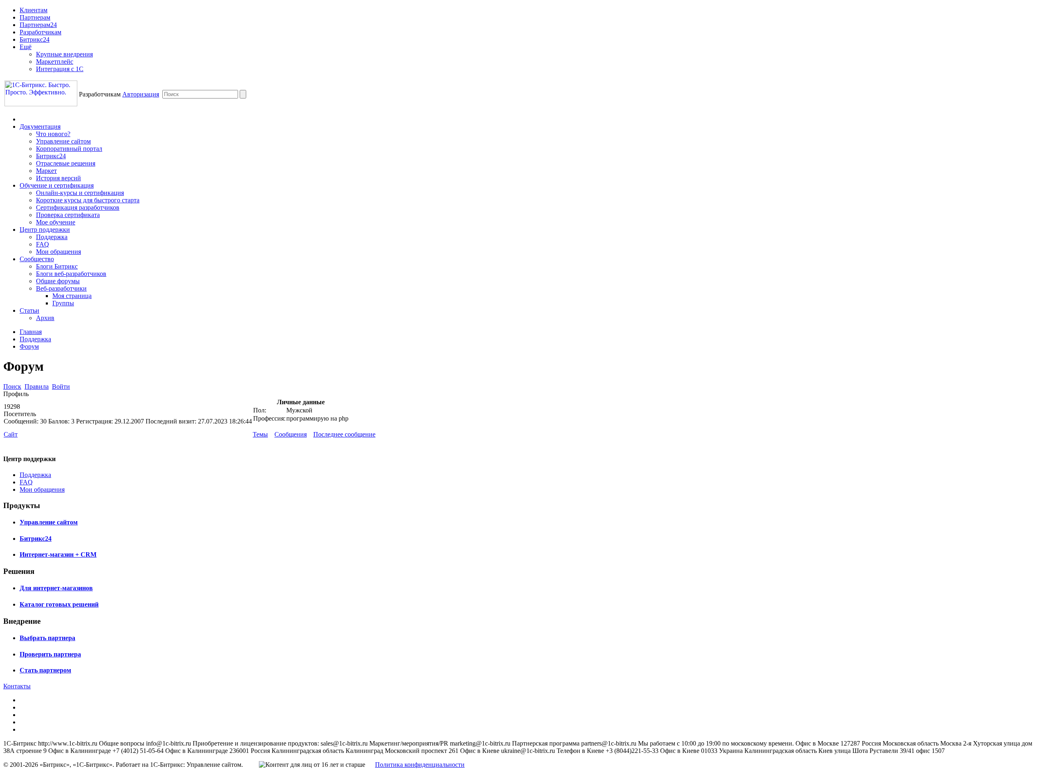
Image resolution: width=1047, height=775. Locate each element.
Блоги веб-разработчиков (71, 273)
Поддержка (51, 236)
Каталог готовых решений (59, 604)
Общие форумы (58, 281)
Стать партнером (45, 670)
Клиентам (33, 10)
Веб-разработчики (61, 288)
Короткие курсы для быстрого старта (87, 200)
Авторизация (140, 94)
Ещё (25, 46)
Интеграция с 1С (59, 68)
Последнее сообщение (344, 434)
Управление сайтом (63, 141)
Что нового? (53, 133)
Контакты (17, 686)
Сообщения (290, 434)
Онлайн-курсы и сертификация (80, 192)
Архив (45, 317)
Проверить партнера (50, 654)
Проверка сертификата (68, 214)
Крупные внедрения (64, 54)
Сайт (11, 434)
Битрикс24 (34, 39)
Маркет (46, 170)
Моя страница (72, 295)
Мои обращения (58, 251)
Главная (31, 331)
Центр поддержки (45, 229)
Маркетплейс (54, 61)
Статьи (29, 310)
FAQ (42, 244)
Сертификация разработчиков (77, 207)
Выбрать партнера (47, 637)
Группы (63, 303)
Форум (29, 346)
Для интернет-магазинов (56, 588)
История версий (58, 178)
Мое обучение (55, 222)
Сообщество (37, 258)
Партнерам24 (38, 24)
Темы (260, 434)
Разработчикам (40, 32)
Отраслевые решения (65, 163)
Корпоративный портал (69, 148)
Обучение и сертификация (57, 185)
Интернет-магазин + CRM (58, 554)
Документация (40, 126)
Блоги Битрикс (57, 266)
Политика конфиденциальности (420, 764)
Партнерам (35, 17)
